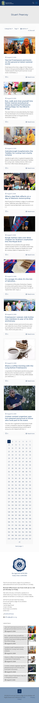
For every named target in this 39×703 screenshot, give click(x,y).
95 (19, 485)
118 (26, 495)
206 (16, 538)
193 (19, 532)
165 (19, 518)
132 (26, 502)
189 (30, 528)
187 (23, 528)
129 (16, 502)
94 (16, 485)
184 (13, 528)
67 (19, 471)
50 (9, 465)
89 (23, 481)
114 (12, 495)
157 (16, 515)
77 (30, 475)
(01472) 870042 (9, 614)
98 (30, 485)
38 (16, 458)
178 (16, 525)
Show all (31, 30)
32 (19, 455)
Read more (30, 77)
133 (30, 502)
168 (30, 518)
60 (19, 468)
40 (23, 458)
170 (12, 522)
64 (9, 471)
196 (30, 532)
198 (13, 535)
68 (23, 471)
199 (16, 535)
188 (26, 528)
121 (12, 498)
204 (9, 538)
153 (26, 512)
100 (12, 488)
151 (19, 512)
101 (16, 488)
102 (19, 488)
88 (19, 481)
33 (23, 455)
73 (16, 475)
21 (30, 448)
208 (23, 538)
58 (12, 468)
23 (12, 451)
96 (23, 485)
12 (23, 445)
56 (30, 465)
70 (30, 471)
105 (30, 488)
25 (19, 451)
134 (9, 505)
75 (23, 475)
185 (16, 528)
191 (12, 532)
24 (16, 451)
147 (30, 508)
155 (9, 515)
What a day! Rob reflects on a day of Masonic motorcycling (18, 197)
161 (30, 515)
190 (9, 532)
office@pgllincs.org (11, 617)
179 (19, 525)
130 (20, 502)
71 (9, 475)
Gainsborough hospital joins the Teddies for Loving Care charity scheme (19, 153)
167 (26, 518)
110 (23, 492)
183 (9, 528)
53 (19, 465)
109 (20, 492)
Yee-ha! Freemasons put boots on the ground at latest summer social (19, 62)
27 (26, 451)
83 (26, 478)
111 (26, 492)
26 (23, 451)
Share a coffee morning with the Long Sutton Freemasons (19, 367)
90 (26, 481)
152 (23, 512)
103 (23, 488)
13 (26, 445)
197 (9, 535)
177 (12, 525)
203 (30, 535)
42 (30, 458)
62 (26, 468)
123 (19, 498)
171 (16, 522)
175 (30, 522)
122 (16, 498)
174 (26, 522)
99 (9, 488)
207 (19, 538)
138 (23, 505)
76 (26, 475)
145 (23, 508)
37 (12, 458)
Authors (24, 28)
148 (9, 512)
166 (23, 518)
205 (12, 538)
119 (30, 495)
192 (16, 532)
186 (20, 528)
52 (16, 465)
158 (19, 515)
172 (19, 522)
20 (26, 448)
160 (27, 515)
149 (12, 512)
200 (19, 535)
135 (12, 505)
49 (30, 461)
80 (16, 478)
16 (12, 448)
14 (30, 445)
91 (30, 481)
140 (30, 505)
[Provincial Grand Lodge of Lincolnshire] (7, 2)
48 (26, 461)
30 (12, 455)
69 (26, 471)
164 (16, 518)
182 (30, 525)
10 (16, 445)
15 (9, 448)
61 (23, 468)
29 (9, 455)
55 (26, 465)
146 (26, 508)
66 (16, 471)
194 (23, 532)
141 (9, 508)
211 (19, 542)
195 (26, 532)
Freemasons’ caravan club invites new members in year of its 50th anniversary (19, 319)
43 (9, 461)
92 (9, 485)
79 (12, 478)
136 (16, 505)
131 (23, 502)
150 (16, 512)
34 (26, 455)
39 (19, 458)
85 (9, 481)
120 (9, 498)
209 (26, 538)
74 (19, 475)
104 (27, 488)
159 (23, 515)
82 (23, 478)
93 (12, 485)
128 (12, 502)
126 (30, 498)
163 (12, 518)
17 (16, 448)
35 (30, 455)
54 (23, 465)
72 (12, 475)
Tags (15, 28)
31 (16, 455)
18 (19, 448)
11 (19, 445)
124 (23, 498)
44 (12, 461)
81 (19, 478)
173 (23, 522)
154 (30, 512)
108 (16, 492)
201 (23, 535)
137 (19, 505)
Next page (18, 546)
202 (26, 535)
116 (19, 495)
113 (9, 495)
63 (30, 468)
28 (30, 451)
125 (26, 498)
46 (19, 461)
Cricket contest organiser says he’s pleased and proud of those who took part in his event (19, 418)
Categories (8, 28)
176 (9, 525)
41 (26, 458)
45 (16, 461)
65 (12, 471)
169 (9, 522)
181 (26, 525)
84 (30, 478)
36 (9, 458)
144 (19, 508)
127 (9, 502)
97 (26, 485)
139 (26, 505)
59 (16, 468)
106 (9, 492)
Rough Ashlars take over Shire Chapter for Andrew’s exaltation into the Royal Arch (19, 239)
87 (16, 481)
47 (23, 461)
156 (12, 515)
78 (9, 478)
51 (12, 465)
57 (9, 468)
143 (16, 508)
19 (23, 448)
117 (23, 495)
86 (12, 481)
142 (12, 508)
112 (30, 492)
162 (9, 518)
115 (16, 495)
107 (12, 492)
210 (30, 538)
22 (9, 451)
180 (23, 525)
